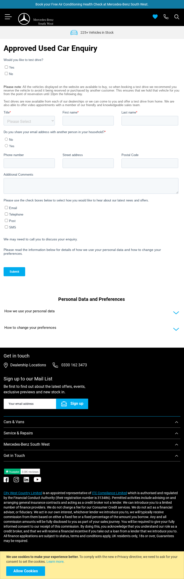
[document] (92, 565)
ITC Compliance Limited (109, 493)
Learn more (54, 561)
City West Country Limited (23, 493)
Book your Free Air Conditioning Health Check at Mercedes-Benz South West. (92, 4)
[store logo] (36, 19)
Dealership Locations (28, 365)
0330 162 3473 (73, 365)
